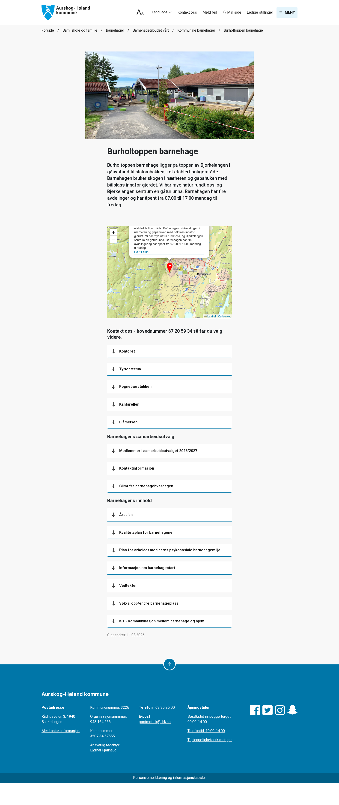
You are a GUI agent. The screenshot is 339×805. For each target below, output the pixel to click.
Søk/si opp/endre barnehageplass (148, 603)
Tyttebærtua (130, 369)
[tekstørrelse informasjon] (140, 12)
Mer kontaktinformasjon (61, 731)
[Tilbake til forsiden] (66, 12)
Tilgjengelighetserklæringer (209, 740)
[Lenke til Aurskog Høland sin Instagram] (280, 710)
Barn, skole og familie (79, 30)
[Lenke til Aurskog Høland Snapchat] (292, 710)
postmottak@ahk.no (155, 722)
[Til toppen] (169, 664)
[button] (169, 265)
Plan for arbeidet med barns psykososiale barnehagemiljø (169, 550)
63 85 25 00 (165, 707)
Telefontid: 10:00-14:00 (206, 731)
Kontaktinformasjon (136, 468)
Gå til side (141, 252)
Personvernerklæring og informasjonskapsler (169, 777)
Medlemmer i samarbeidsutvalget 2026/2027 (158, 451)
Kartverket (224, 316)
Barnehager (115, 30)
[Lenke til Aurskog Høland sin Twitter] (267, 710)
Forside (48, 30)
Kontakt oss (188, 12)
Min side (234, 12)
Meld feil (210, 12)
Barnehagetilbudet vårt (151, 30)
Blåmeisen (128, 422)
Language (160, 12)
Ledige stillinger (260, 12)
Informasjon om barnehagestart (147, 568)
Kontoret (127, 351)
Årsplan (126, 515)
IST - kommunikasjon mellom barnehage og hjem (161, 621)
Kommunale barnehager (196, 30)
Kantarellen (129, 404)
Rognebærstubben (135, 386)
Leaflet (211, 316)
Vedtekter (128, 585)
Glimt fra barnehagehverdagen (146, 486)
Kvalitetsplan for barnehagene (145, 532)
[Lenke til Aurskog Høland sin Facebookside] (255, 710)
